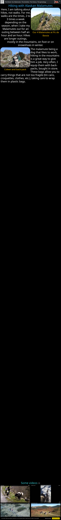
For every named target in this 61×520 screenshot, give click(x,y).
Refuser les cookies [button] (48, 518)
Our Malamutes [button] (16, 2)
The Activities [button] (25, 2)
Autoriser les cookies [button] (56, 518)
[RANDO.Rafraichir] (39, 483)
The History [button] (33, 2)
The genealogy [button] (41, 2)
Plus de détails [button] (36, 518)
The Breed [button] (8, 2)
